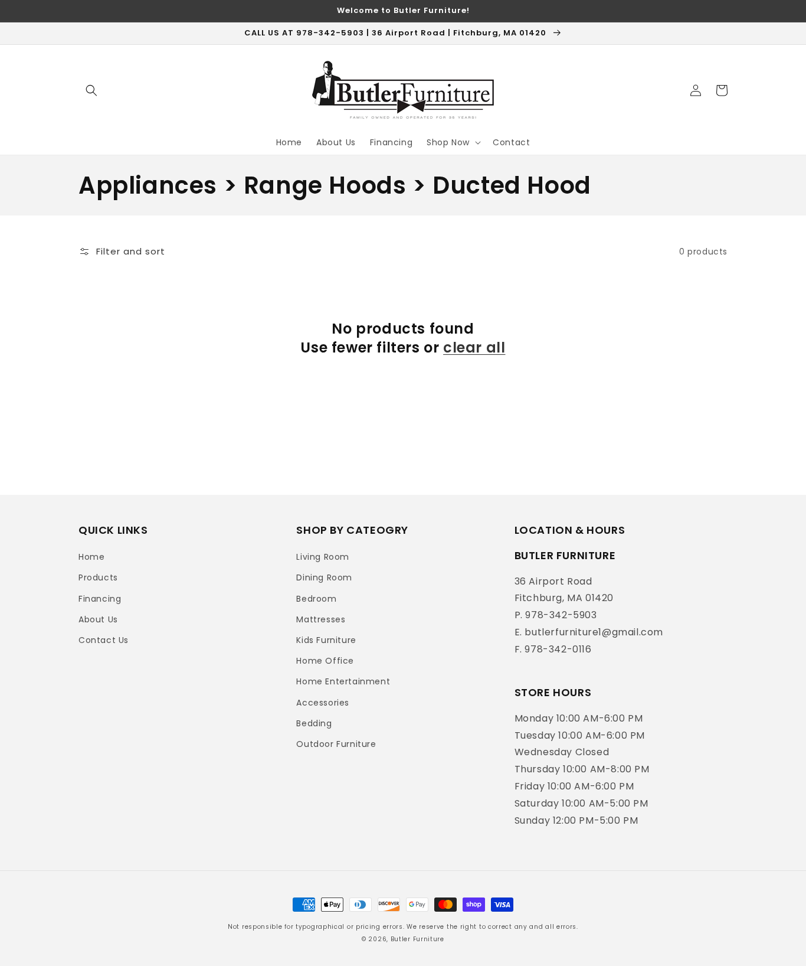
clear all (474, 347)
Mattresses (320, 619)
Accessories (322, 703)
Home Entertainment (343, 681)
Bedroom (316, 599)
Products (98, 577)
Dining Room (324, 577)
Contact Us (103, 640)
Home (91, 557)
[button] (91, 90)
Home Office (325, 661)
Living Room (322, 557)
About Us (98, 619)
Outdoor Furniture (336, 744)
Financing (99, 599)
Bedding (314, 723)
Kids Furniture (326, 640)
